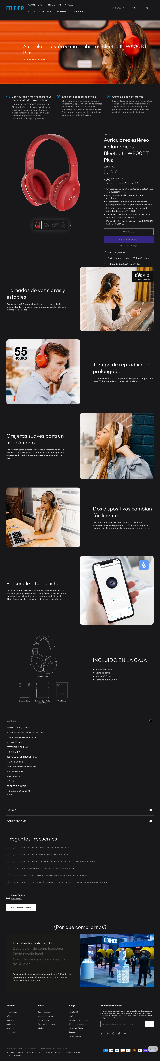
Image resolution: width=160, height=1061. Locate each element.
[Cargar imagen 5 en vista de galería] (55, 225)
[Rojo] (106, 172)
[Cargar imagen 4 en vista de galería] (46, 225)
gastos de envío (113, 183)
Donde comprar (75, 1036)
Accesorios (10, 1028)
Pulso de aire (11, 1012)
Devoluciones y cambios (78, 1020)
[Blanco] (111, 172)
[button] (133, 8)
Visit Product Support (21, 907)
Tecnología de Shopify (14, 1052)
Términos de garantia (77, 1024)
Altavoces (10, 1020)
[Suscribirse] (149, 1024)
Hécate (9, 1016)
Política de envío (15, 1055)
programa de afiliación (47, 1016)
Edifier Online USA (20, 1049)
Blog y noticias (44, 1020)
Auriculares (10, 1024)
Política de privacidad (53, 1052)
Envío (71, 1016)
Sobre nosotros (44, 1012)
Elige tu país (11, 1032)
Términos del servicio (72, 1052)
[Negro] (116, 172)
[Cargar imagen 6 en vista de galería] (63, 225)
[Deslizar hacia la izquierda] (30, 225)
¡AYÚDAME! (73, 1012)
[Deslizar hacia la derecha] (71, 225)
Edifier (107, 134)
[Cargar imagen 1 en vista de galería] (38, 225)
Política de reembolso (34, 1052)
